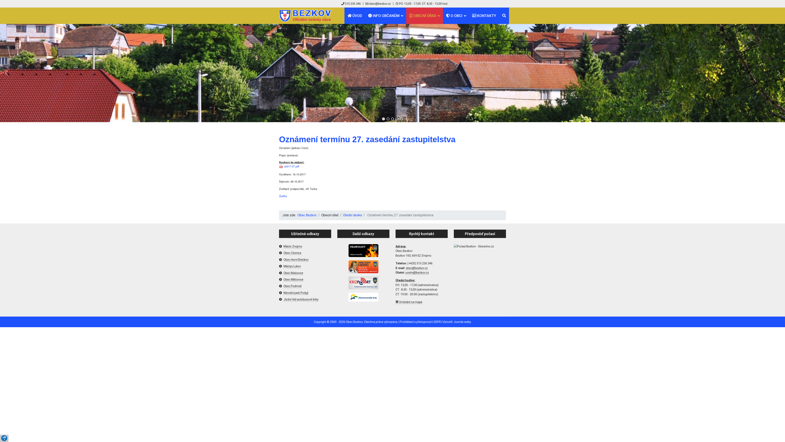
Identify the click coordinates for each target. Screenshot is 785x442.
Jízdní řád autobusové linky (301, 299)
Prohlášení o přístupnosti (416, 322)
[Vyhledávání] (504, 16)
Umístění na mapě (410, 302)
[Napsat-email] (378, 3)
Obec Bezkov (354, 322)
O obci (456, 16)
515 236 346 (352, 3)
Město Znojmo (293, 246)
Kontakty (486, 16)
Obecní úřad (424, 16)
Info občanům (385, 16)
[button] (6, 73)
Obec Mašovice (293, 273)
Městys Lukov (292, 266)
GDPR (437, 322)
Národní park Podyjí (296, 292)
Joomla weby (462, 322)
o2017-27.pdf (291, 166)
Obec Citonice (292, 253)
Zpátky (283, 196)
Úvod (357, 16)
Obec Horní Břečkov (296, 259)
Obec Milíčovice (293, 279)
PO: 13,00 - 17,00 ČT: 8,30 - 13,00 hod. (423, 3)
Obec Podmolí (293, 286)
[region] (392, 73)
